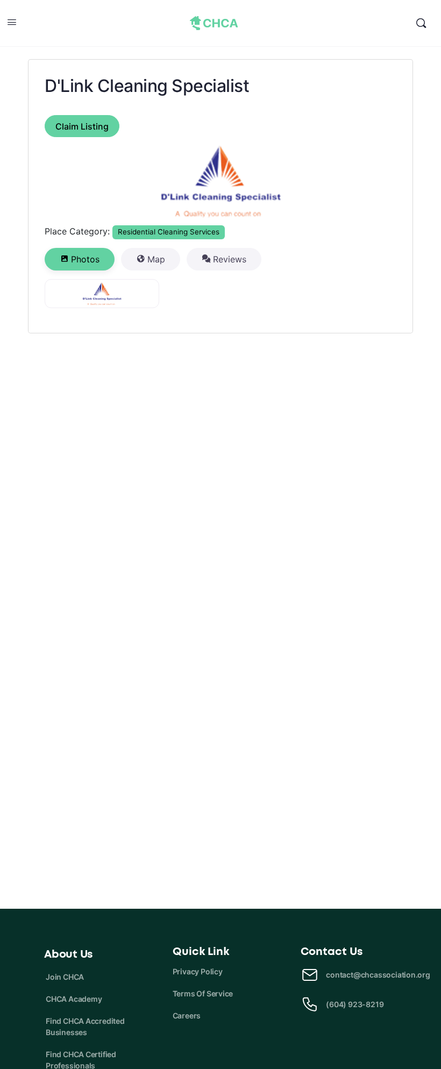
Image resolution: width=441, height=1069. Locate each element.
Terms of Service (203, 993)
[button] (71, 181)
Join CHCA (65, 976)
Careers (187, 1015)
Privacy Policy (198, 971)
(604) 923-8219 (354, 1004)
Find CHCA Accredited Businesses (85, 1026)
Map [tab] (156, 259)
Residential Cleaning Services (168, 231)
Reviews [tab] (229, 259)
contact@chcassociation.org (378, 974)
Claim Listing (82, 126)
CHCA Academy (74, 998)
